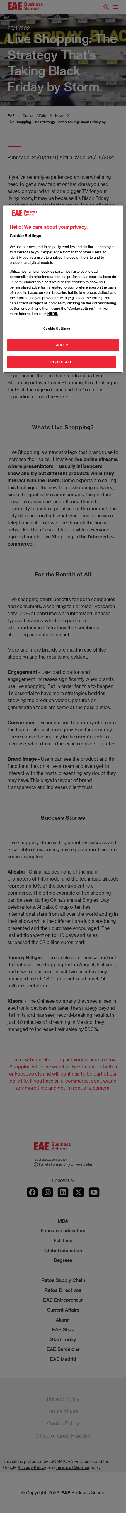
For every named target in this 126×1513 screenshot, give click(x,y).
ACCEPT (63, 345)
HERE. (52, 313)
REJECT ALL (61, 362)
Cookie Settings (57, 328)
